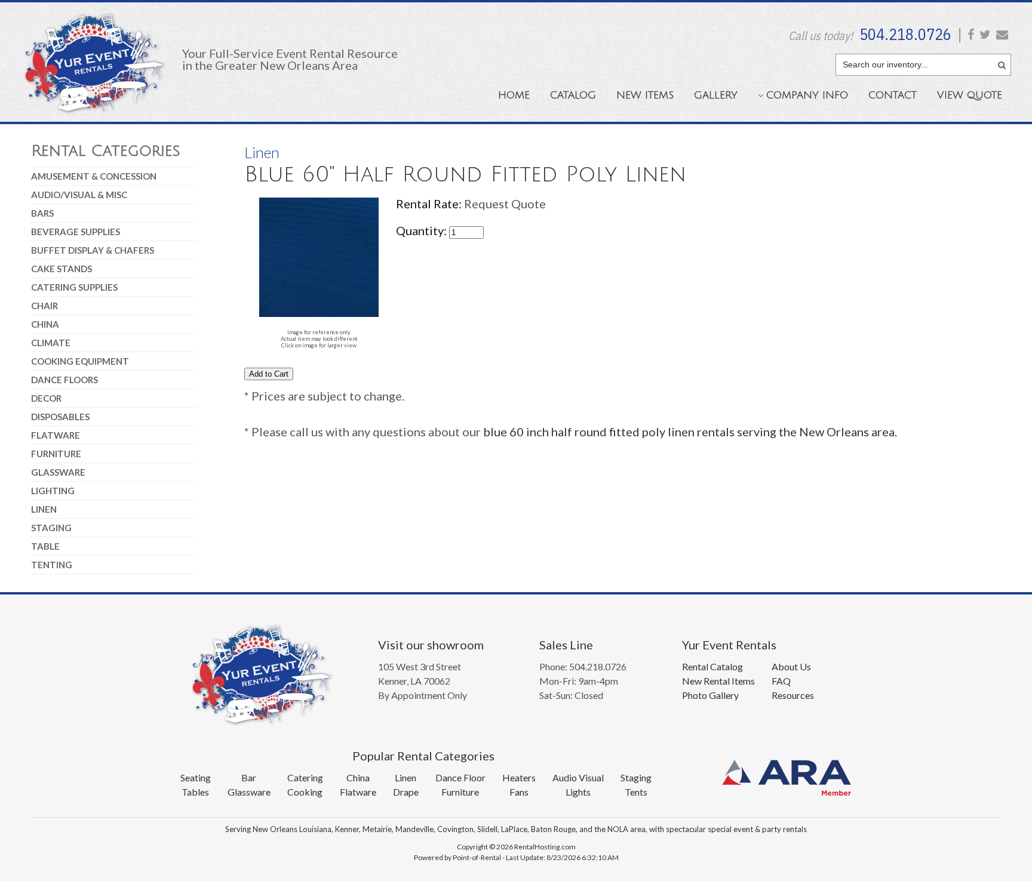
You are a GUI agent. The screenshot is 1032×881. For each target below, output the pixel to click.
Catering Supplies (74, 287)
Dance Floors (64, 379)
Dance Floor (460, 777)
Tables (195, 791)
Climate (50, 342)
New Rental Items (718, 680)
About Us (791, 666)
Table (45, 546)
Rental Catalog (712, 666)
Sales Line (566, 644)
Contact (892, 95)
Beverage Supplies (75, 231)
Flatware (55, 435)
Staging (51, 527)
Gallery (716, 95)
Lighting (53, 490)
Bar (248, 777)
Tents (636, 791)
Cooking (304, 791)
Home (514, 95)
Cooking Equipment (80, 361)
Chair (44, 305)
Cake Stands (61, 268)
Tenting (51, 564)
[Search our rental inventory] (1002, 63)
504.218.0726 (905, 34)
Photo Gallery (710, 695)
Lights (578, 791)
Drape (406, 791)
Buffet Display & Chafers (92, 250)
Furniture (56, 453)
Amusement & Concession (93, 176)
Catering (305, 777)
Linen (44, 509)
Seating (195, 777)
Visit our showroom (431, 644)
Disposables (60, 416)
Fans (519, 791)
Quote (969, 95)
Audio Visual (578, 777)
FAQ (781, 680)
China (45, 324)
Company (807, 95)
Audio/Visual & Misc (79, 194)
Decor (46, 398)
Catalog (573, 95)
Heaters (519, 777)
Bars (42, 213)
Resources (793, 695)
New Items (645, 95)
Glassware (58, 472)
